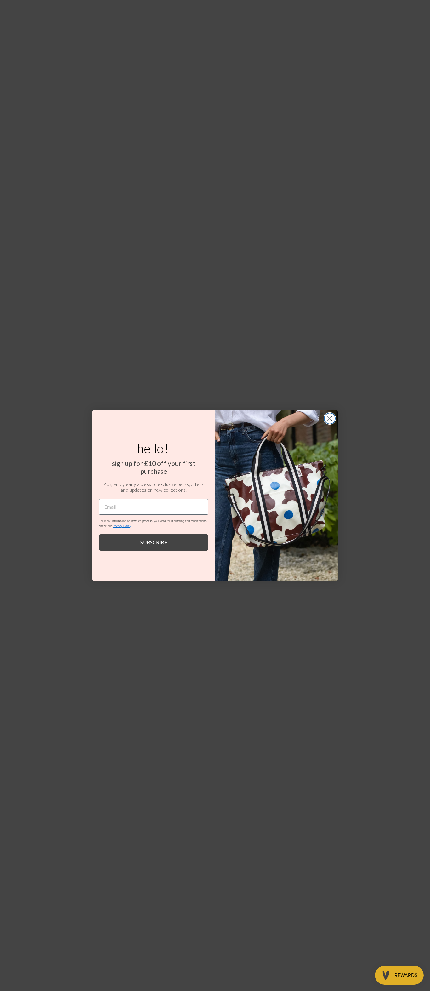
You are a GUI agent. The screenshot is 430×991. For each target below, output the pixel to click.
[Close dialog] (329, 418)
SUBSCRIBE (153, 542)
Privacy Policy (122, 526)
